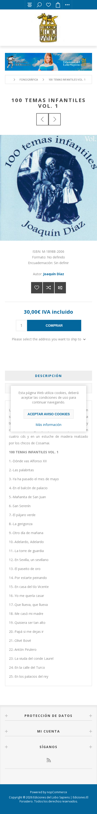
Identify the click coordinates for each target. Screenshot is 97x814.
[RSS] (48, 760)
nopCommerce (57, 792)
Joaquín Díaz (53, 274)
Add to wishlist (36, 287)
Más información (48, 424)
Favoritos (48, 4)
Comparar (48, 287)
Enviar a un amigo (60, 287)
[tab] (48, 376)
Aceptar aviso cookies (49, 414)
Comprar (54, 325)
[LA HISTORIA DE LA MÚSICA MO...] (42, 119)
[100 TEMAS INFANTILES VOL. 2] (54, 119)
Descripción (48, 375)
